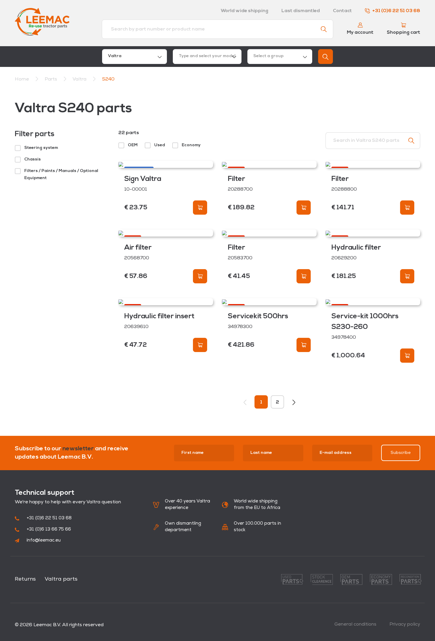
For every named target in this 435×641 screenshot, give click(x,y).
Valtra (80, 79)
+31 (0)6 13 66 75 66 (49, 529)
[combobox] (134, 56)
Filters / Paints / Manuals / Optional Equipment (61, 174)
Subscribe (401, 453)
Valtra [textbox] (114, 56)
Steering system (41, 148)
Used (159, 145)
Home (22, 79)
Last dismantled (300, 11)
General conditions (355, 624)
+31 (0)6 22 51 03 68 (396, 11)
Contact (342, 11)
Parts (51, 79)
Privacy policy (404, 624)
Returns (25, 579)
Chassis (32, 159)
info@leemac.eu (44, 540)
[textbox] (207, 56)
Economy (191, 145)
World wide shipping (244, 11)
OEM (133, 145)
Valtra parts (61, 579)
